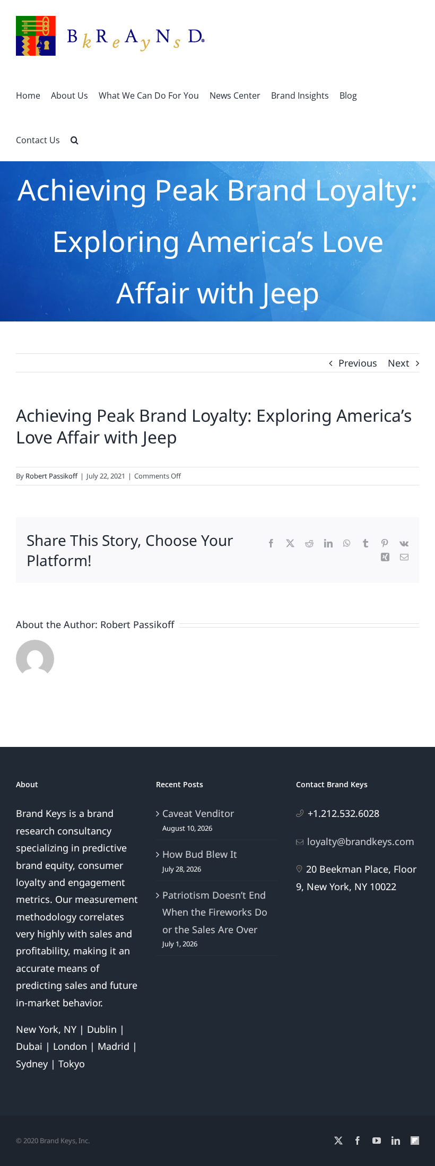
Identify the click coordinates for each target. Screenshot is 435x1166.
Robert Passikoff (51, 476)
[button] (75, 139)
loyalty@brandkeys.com (360, 841)
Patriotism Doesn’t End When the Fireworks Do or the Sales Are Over (214, 912)
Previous (357, 362)
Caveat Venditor (198, 813)
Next (399, 362)
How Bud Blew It (199, 854)
